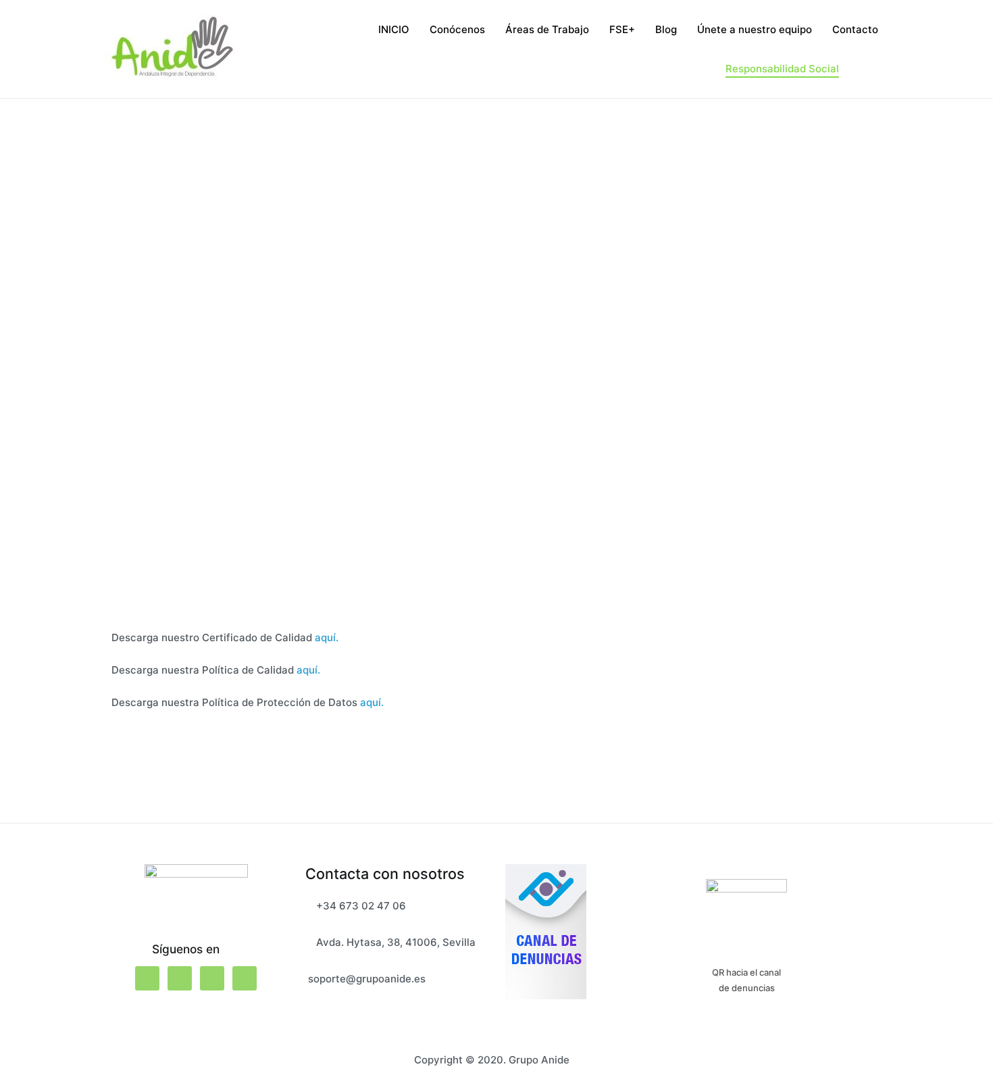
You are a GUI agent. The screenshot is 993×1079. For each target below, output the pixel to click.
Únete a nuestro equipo (754, 29)
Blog (666, 29)
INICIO (393, 29)
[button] (90, 371)
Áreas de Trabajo (547, 29)
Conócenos (457, 29)
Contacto (855, 29)
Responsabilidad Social (782, 68)
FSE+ (622, 29)
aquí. (326, 637)
